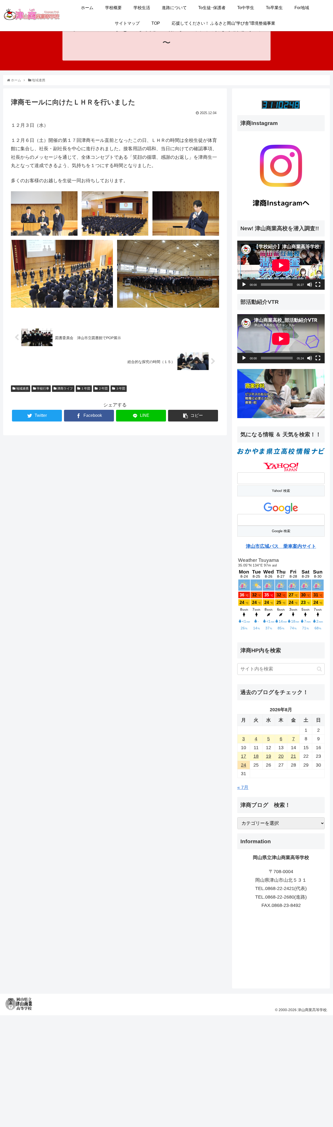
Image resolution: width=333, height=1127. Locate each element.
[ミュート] (309, 284)
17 (243, 756)
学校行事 (42, 388)
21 (293, 756)
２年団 (103, 388)
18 (256, 756)
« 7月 (242, 787)
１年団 (85, 388)
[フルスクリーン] (318, 284)
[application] (281, 265)
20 (281, 756)
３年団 (120, 388)
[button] (319, 669)
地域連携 (22, 388)
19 (268, 756)
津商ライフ (64, 388)
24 (243, 765)
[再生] (244, 284)
